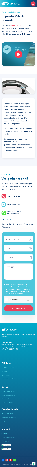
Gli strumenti (6, 375)
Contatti (4, 433)
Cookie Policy (6, 448)
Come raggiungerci (8, 437)
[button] (33, 3)
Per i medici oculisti (8, 379)
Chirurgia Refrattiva (8, 391)
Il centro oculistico (8, 367)
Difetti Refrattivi (7, 413)
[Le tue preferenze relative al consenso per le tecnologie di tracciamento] (33, 463)
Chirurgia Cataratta (8, 395)
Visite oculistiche (7, 399)
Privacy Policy (6, 445)
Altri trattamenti (7, 402)
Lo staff (4, 371)
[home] (11, 3)
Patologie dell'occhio (9, 417)
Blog (3, 421)
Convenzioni (6, 441)
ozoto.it (30, 464)
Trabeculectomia (16, 25)
